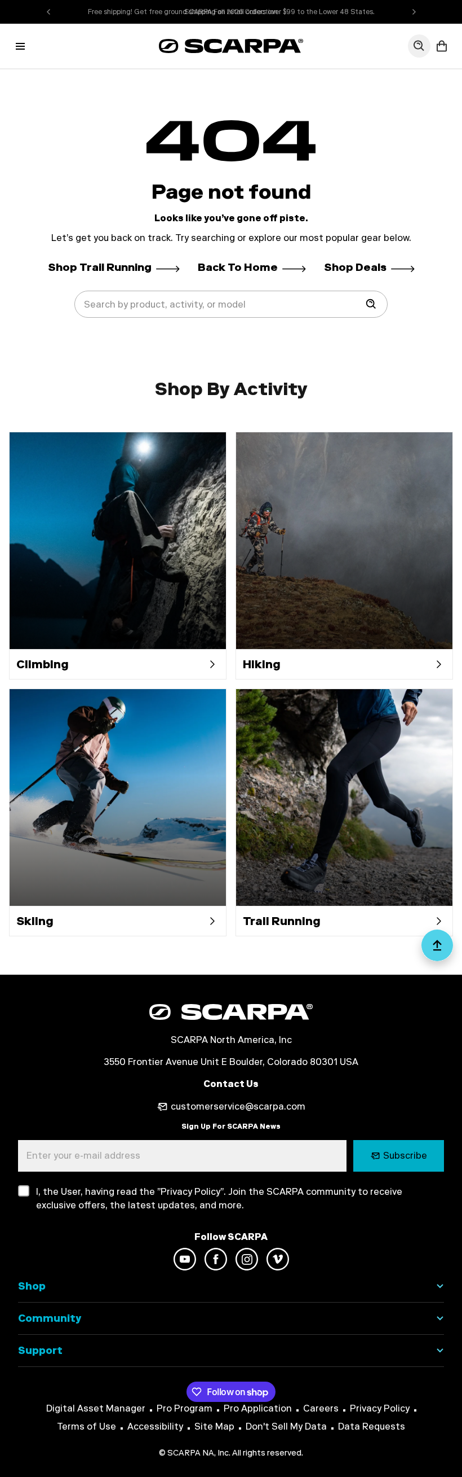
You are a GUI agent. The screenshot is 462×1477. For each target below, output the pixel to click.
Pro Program (184, 1408)
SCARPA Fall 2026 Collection (231, 12)
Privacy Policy (380, 1408)
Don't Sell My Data (286, 1426)
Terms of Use (86, 1426)
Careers (321, 1408)
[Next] (414, 12)
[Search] (371, 304)
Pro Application (258, 1408)
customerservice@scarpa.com (238, 1106)
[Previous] (48, 12)
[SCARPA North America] (231, 46)
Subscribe (405, 1155)
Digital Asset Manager (95, 1408)
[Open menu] (20, 46)
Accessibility (155, 1426)
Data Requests (371, 1426)
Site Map (214, 1426)
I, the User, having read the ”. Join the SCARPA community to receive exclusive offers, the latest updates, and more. (219, 1198)
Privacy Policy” (192, 1191)
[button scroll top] (437, 950)
